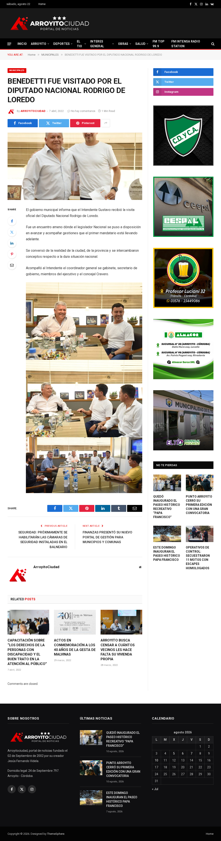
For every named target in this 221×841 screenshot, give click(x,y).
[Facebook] (12, 221)
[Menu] (9, 43)
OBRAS (123, 44)
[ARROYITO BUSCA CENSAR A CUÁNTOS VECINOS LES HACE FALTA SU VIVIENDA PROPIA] (121, 622)
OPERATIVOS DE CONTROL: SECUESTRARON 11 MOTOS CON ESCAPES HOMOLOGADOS (198, 558)
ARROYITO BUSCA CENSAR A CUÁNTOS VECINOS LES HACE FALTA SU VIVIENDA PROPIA (118, 649)
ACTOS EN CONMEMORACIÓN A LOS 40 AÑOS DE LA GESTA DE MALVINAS (75, 647)
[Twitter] (12, 232)
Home (42, 4)
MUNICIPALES (17, 70)
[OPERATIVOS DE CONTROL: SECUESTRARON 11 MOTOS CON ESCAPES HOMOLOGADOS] (200, 534)
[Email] (12, 265)
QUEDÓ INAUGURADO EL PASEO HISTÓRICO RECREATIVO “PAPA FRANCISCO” (166, 507)
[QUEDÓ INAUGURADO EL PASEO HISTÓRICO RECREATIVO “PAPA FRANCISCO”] (167, 483)
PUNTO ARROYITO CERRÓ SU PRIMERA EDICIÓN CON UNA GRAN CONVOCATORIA (199, 505)
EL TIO (79, 44)
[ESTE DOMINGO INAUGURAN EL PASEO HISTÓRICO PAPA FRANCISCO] (167, 534)
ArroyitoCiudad (33, 111)
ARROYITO (38, 44)
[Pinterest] (12, 254)
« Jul (155, 789)
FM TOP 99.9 (159, 44)
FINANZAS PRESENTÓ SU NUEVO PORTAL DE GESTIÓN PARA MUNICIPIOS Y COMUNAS (107, 537)
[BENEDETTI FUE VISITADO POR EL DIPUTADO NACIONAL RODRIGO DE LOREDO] (75, 166)
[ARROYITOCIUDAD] (49, 23)
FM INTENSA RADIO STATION (185, 44)
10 (156, 760)
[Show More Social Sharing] (105, 123)
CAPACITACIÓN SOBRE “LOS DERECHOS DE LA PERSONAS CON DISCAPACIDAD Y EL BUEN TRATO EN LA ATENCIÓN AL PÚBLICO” (27, 652)
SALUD (140, 44)
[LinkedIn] (12, 243)
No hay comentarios (83, 111)
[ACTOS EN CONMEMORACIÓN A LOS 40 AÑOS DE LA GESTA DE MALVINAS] (75, 622)
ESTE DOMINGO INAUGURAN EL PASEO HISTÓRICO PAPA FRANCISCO (166, 553)
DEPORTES (61, 44)
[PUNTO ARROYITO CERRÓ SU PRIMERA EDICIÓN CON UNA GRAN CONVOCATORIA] (200, 483)
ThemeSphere (55, 833)
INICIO (22, 44)
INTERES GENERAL (97, 44)
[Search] (212, 44)
